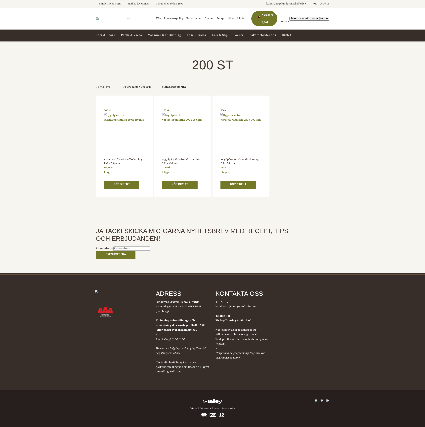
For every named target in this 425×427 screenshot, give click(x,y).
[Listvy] (324, 87)
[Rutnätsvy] (316, 87)
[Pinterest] (115, 402)
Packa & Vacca (131, 35)
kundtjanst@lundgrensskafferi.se (286, 3)
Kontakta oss (194, 18)
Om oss (209, 18)
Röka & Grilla (196, 35)
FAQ (158, 18)
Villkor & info (236, 18)
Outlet (286, 35)
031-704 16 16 (321, 3)
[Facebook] (98, 402)
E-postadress (104, 248)
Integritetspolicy (173, 18)
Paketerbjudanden (262, 35)
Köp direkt (122, 184)
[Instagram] (107, 402)
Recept (220, 18)
